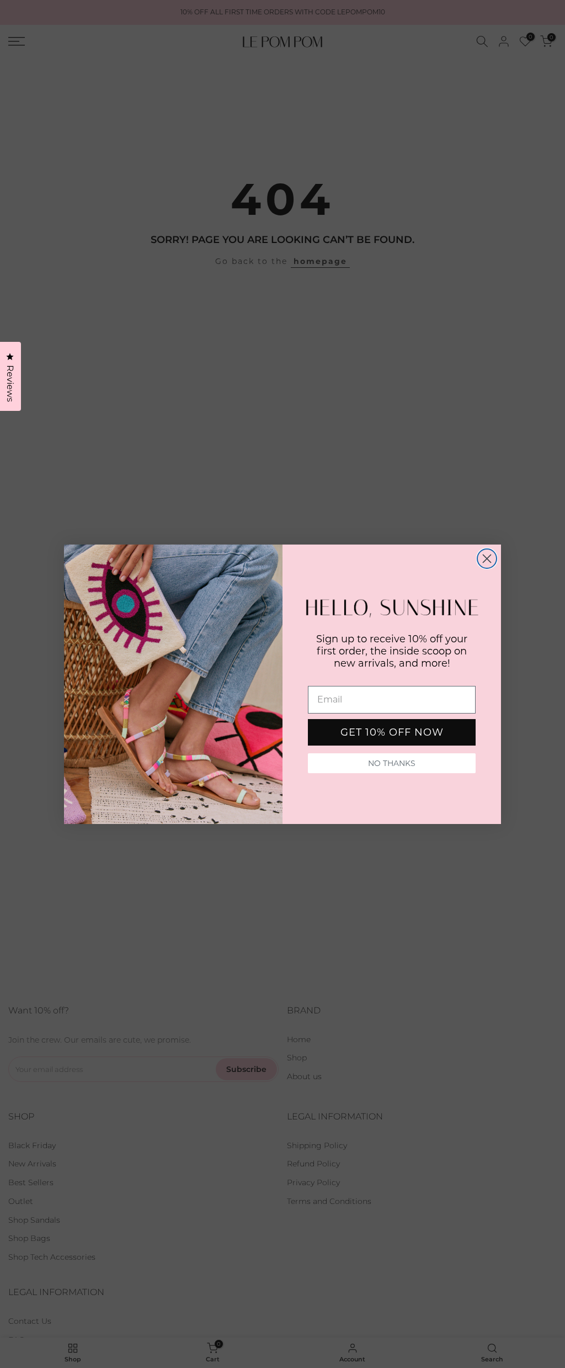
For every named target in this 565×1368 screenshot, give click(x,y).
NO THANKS (391, 763)
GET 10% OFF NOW (392, 732)
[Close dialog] (487, 558)
